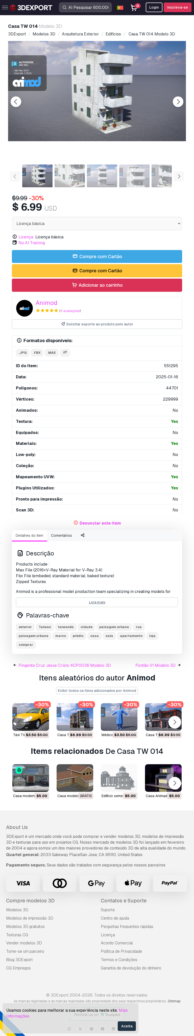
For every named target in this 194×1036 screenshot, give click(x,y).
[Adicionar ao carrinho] (31, 723)
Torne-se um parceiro (25, 951)
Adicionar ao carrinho (100, 285)
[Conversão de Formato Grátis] (65, 353)
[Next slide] (178, 101)
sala (109, 636)
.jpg (23, 352)
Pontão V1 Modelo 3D (155, 665)
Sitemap (174, 1001)
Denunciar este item (100, 523)
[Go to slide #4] (134, 175)
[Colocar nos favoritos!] (41, 723)
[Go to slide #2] (70, 175)
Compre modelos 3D (30, 900)
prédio (78, 636)
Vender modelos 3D (24, 943)
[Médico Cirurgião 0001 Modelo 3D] (119, 717)
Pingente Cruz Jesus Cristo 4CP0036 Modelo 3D (64, 665)
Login (154, 7)
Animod (46, 303)
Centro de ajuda (115, 918)
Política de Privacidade (121, 951)
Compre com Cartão (100, 256)
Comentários (61, 535)
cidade (86, 627)
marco (60, 636)
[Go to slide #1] (37, 175)
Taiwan (45, 627)
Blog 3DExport (19, 959)
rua (139, 627)
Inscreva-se (177, 7)
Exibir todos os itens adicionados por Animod (97, 690)
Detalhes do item (29, 535)
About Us (17, 827)
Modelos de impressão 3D (29, 918)
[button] (175, 722)
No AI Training (31, 242)
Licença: (26, 237)
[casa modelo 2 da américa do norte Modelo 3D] (75, 778)
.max (51, 352)
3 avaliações (70, 311)
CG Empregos (18, 968)
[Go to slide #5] (167, 175)
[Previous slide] (16, 101)
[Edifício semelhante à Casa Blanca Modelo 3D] (119, 778)
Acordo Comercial (117, 943)
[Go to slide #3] (102, 175)
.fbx (37, 352)
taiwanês (66, 627)
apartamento (131, 636)
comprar (26, 645)
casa (94, 636)
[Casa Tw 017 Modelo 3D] (163, 717)
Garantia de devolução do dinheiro (131, 968)
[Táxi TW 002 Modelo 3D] (30, 717)
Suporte (108, 910)
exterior (25, 627)
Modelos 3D (17, 910)
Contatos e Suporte (124, 900)
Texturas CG (17, 935)
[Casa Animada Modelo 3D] (163, 778)
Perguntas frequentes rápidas (127, 926)
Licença (108, 935)
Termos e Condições (119, 959)
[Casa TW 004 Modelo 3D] (75, 717)
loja (152, 636)
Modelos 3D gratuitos (25, 926)
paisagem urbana (114, 627)
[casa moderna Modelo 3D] (30, 778)
